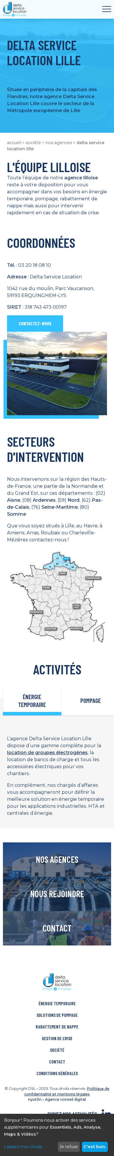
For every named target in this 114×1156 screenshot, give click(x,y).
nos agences (59, 142)
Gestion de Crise (57, 1038)
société (33, 142)
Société (57, 1050)
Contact (57, 1061)
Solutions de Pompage (57, 1015)
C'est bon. (94, 1146)
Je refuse (68, 1146)
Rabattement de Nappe (57, 1026)
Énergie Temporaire (57, 1003)
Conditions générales (57, 1073)
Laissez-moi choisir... (24, 1146)
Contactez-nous (35, 323)
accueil (14, 142)
